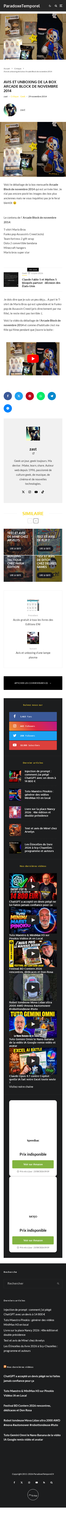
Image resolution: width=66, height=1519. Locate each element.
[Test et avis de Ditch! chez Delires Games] (47, 568)
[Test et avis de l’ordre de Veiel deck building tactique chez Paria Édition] (18, 568)
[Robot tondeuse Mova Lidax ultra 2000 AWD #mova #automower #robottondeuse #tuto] (33, 987)
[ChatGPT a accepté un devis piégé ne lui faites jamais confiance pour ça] (15, 776)
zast (6, 96)
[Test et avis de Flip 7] (47, 542)
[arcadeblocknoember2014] (33, 35)
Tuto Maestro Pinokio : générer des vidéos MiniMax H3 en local (39, 795)
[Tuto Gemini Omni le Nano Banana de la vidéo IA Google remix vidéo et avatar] (33, 1024)
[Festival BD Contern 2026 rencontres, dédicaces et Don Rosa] (33, 953)
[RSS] (44, 1482)
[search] (58, 1283)
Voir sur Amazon (33, 1164)
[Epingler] (30, 396)
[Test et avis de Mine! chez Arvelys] (18, 542)
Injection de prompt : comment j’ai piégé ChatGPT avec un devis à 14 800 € (40, 776)
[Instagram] (29, 1482)
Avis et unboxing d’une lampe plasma (33, 653)
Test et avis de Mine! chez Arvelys (41, 830)
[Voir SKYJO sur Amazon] (33, 1195)
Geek (22, 96)
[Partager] (8, 396)
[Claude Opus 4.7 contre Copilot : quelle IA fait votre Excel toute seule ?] (33, 1061)
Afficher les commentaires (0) (31, 683)
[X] (21, 1482)
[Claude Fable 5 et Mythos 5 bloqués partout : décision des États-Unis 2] (11, 279)
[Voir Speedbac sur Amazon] (33, 1119)
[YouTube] (37, 1482)
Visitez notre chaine (21, 1086)
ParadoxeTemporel (22, 6)
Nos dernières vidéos (20, 1367)
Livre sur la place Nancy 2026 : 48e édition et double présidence (40, 812)
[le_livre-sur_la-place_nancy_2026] (15, 812)
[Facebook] (14, 1482)
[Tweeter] (19, 396)
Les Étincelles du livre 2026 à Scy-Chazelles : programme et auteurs (39, 848)
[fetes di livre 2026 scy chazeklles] (15, 848)
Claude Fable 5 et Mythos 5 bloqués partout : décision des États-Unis (41, 283)
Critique (15, 96)
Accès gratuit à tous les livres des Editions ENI (33, 620)
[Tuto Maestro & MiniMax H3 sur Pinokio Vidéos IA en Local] (15, 795)
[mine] (15, 830)
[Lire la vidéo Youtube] (33, 358)
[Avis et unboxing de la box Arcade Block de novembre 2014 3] (33, 149)
